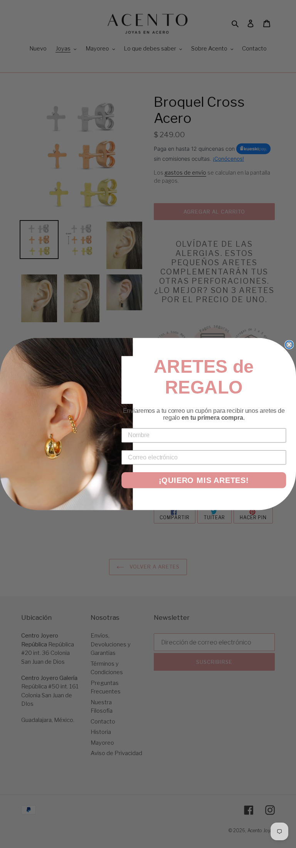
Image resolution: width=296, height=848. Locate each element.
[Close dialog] (289, 344)
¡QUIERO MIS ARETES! (204, 480)
